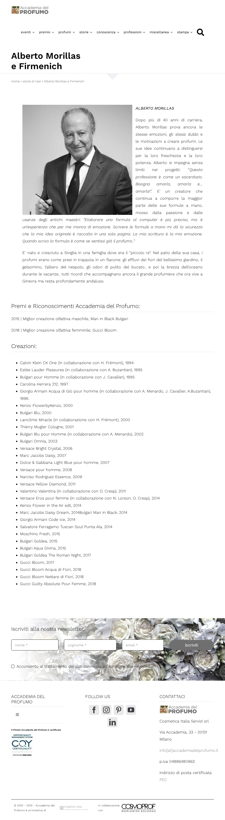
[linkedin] (112, 722)
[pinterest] (119, 710)
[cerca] (200, 32)
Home (15, 81)
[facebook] (94, 710)
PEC (163, 779)
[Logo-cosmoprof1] (153, 803)
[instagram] (106, 710)
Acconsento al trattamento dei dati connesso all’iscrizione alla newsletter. (85, 666)
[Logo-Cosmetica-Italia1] (74, 807)
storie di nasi (32, 81)
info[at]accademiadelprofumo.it (189, 750)
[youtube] (131, 710)
